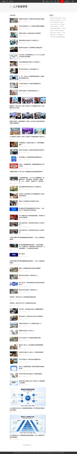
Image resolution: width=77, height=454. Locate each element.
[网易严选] (52, 1)
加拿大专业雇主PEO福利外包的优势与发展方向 (31, 150)
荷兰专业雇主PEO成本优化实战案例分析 (30, 359)
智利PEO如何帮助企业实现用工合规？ (29, 201)
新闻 (11, 174)
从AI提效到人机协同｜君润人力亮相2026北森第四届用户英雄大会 (27, 136)
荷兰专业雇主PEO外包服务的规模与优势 (30, 337)
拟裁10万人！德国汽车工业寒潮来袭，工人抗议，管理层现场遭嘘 (58, 30)
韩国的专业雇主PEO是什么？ (27, 330)
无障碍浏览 (11, 1)
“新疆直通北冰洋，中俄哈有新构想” (56, 34)
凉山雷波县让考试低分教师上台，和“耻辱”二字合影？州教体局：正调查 (58, 20)
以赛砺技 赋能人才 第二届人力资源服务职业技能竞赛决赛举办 (26, 171)
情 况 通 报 (22, 253)
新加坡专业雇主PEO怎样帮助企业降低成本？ (31, 47)
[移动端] (43, 1)
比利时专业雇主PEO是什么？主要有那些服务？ (31, 352)
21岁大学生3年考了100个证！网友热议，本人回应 (58, 24)
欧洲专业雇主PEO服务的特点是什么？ (29, 90)
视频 (20, 286)
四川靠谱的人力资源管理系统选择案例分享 (30, 157)
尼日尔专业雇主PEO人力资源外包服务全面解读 (31, 26)
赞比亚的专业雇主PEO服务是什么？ (28, 275)
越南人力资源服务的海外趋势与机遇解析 (30, 268)
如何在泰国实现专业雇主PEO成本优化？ (30, 62)
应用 (7, 1)
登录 (62, 1)
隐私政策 (44, 452)
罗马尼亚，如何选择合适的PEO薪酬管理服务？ (31, 309)
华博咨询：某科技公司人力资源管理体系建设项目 (23, 297)
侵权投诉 (62, 452)
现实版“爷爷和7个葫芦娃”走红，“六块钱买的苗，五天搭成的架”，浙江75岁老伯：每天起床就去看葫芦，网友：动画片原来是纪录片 (58, 32)
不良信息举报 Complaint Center (52, 452)
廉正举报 (59, 452)
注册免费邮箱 (67, 1)
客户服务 (41, 452)
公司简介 (30, 452)
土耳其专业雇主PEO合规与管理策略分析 (30, 83)
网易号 (20, 21)
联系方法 (34, 452)
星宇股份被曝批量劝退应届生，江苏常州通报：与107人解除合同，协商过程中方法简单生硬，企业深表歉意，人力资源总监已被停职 (32, 246)
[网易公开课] (47, 1)
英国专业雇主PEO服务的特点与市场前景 (30, 33)
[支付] (55, 1)
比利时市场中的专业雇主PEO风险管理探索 (30, 373)
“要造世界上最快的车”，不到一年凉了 (57, 26)
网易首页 (3, 1)
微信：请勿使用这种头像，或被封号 (57, 22)
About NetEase (25, 452)
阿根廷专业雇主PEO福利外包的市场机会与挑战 (31, 19)
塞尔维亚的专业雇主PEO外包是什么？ (29, 40)
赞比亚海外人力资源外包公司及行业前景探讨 (31, 316)
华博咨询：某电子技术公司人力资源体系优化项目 (23, 303)
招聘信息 (37, 452)
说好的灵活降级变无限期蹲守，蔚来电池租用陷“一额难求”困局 (58, 28)
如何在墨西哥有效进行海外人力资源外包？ (30, 186)
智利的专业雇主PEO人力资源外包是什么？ (30, 323)
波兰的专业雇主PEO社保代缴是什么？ (29, 69)
